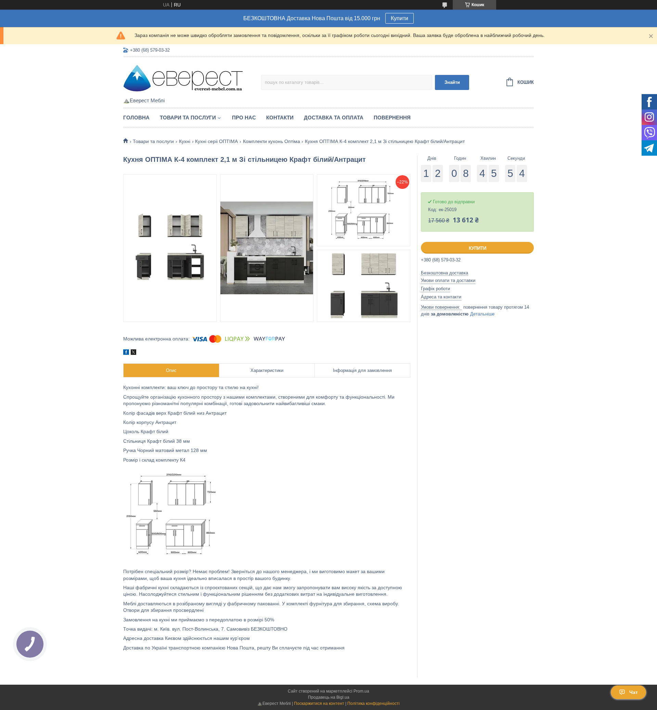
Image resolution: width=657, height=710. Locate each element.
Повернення (392, 117)
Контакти (280, 117)
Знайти (452, 82)
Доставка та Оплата (333, 117)
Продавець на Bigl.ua (328, 697)
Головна (136, 117)
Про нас (244, 117)
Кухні (184, 141)
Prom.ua (361, 691)
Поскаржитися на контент (319, 703)
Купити (399, 18)
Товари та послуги (188, 117)
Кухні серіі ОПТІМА (216, 141)
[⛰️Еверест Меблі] (183, 78)
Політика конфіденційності (373, 703)
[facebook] (126, 353)
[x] (133, 353)
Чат (633, 692)
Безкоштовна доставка (444, 272)
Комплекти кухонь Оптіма (271, 141)
